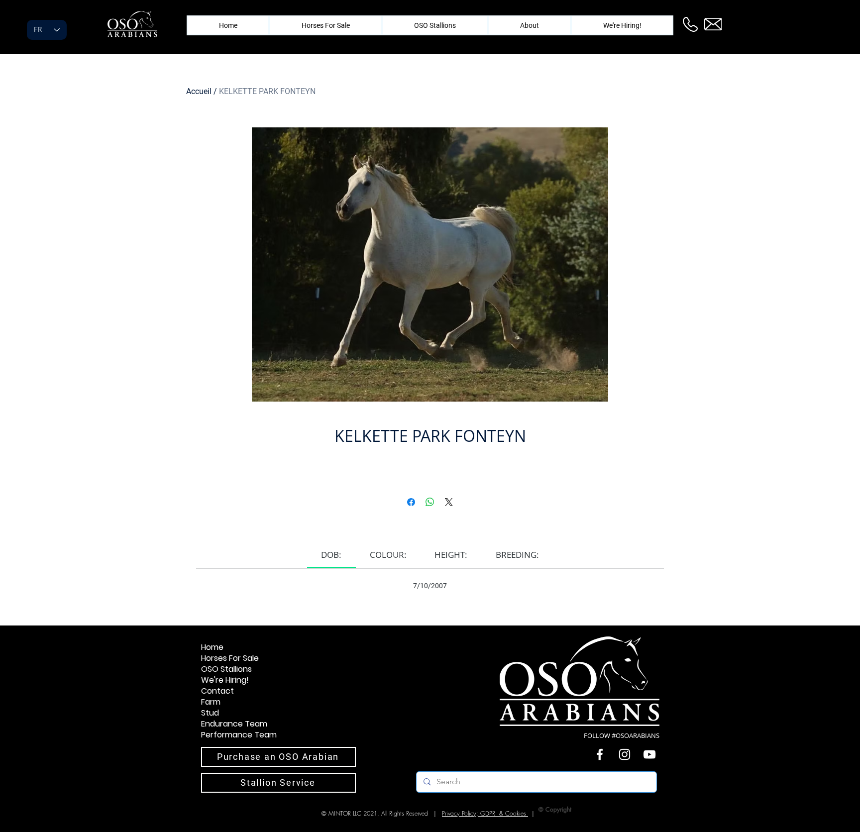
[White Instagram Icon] (624, 754)
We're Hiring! (225, 680)
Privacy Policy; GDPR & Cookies (485, 813)
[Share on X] (449, 502)
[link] (331, 554)
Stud (210, 713)
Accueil (199, 91)
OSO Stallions (226, 669)
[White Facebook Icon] (599, 754)
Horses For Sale (230, 658)
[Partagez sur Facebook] (411, 502)
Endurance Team (234, 724)
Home (212, 647)
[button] (529, 25)
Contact (217, 691)
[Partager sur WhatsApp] (430, 502)
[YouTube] (649, 754)
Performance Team (239, 734)
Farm (210, 702)
